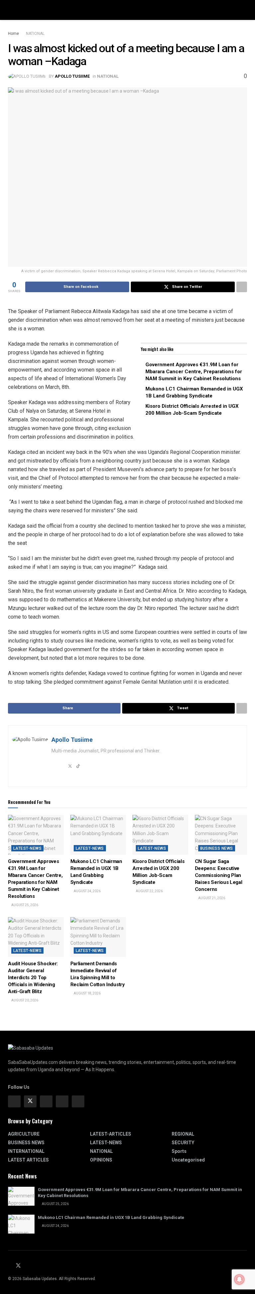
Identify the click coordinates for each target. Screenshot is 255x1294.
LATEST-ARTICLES (110, 1134)
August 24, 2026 (87, 891)
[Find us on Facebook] (14, 1101)
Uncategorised (188, 1160)
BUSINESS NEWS (216, 848)
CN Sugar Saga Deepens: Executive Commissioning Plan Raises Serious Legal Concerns (218, 875)
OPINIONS (101, 1160)
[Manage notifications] (239, 1279)
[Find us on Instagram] (46, 1101)
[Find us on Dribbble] (78, 1101)
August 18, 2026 (87, 993)
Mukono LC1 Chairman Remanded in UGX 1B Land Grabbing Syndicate (111, 1217)
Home (13, 33)
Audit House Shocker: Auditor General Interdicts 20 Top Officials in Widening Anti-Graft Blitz (33, 977)
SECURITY (183, 1142)
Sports (179, 1151)
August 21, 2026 (211, 898)
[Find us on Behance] (62, 1101)
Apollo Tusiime (72, 76)
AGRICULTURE (24, 1134)
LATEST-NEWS (27, 848)
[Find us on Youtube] (27, 1266)
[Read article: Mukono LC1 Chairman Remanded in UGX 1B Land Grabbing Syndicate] (98, 835)
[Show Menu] (11, 10)
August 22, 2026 (149, 891)
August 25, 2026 (24, 905)
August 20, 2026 (24, 1000)
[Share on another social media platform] (241, 287)
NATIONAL (35, 33)
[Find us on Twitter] (30, 1101)
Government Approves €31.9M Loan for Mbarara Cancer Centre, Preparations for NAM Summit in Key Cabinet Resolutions (193, 372)
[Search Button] (244, 10)
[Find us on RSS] (34, 1266)
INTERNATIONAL (26, 1151)
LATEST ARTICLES (28, 1160)
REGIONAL (183, 1134)
